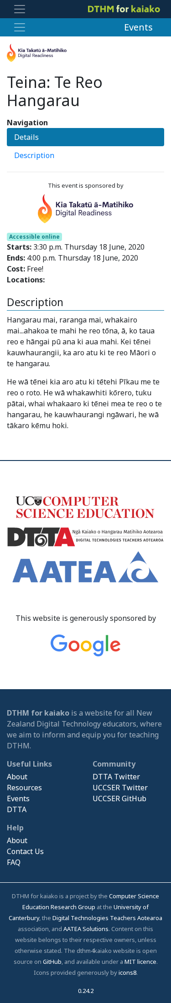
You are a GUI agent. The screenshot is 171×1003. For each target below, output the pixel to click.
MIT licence (140, 961)
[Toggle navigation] (19, 9)
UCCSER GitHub (119, 798)
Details (26, 137)
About (17, 777)
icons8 (127, 972)
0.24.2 (85, 991)
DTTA (16, 809)
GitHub (52, 961)
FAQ (14, 862)
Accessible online (34, 237)
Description (34, 155)
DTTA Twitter (116, 777)
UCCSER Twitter (120, 788)
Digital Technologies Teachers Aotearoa (107, 918)
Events (138, 27)
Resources (24, 788)
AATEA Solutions (86, 929)
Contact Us (25, 851)
